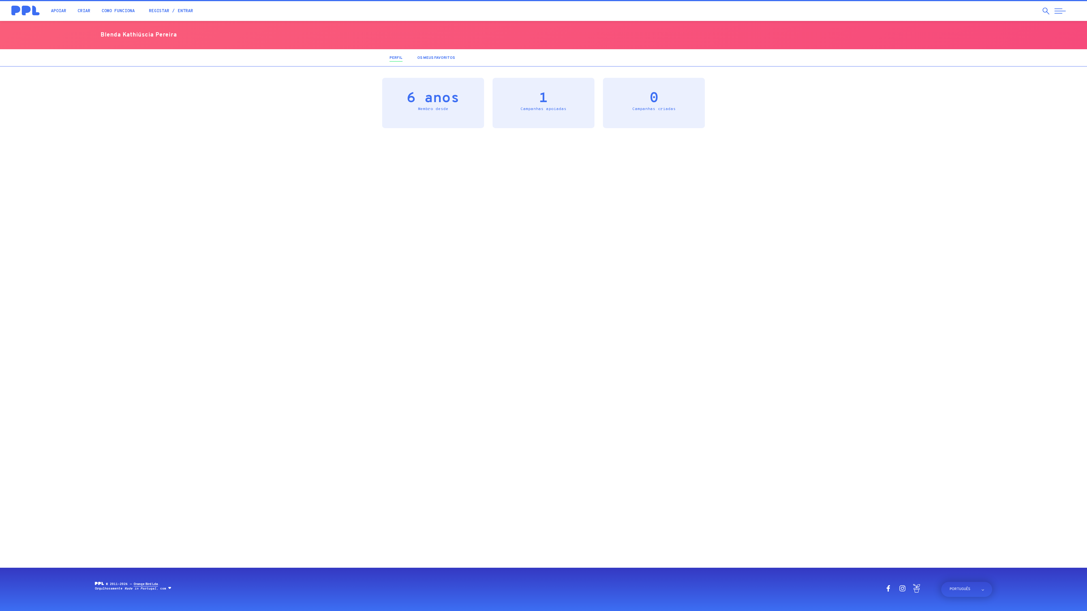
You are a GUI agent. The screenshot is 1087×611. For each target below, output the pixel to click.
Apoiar (58, 11)
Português (960, 589)
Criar (84, 11)
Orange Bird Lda (146, 584)
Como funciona (118, 11)
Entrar (185, 11)
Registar (159, 11)
